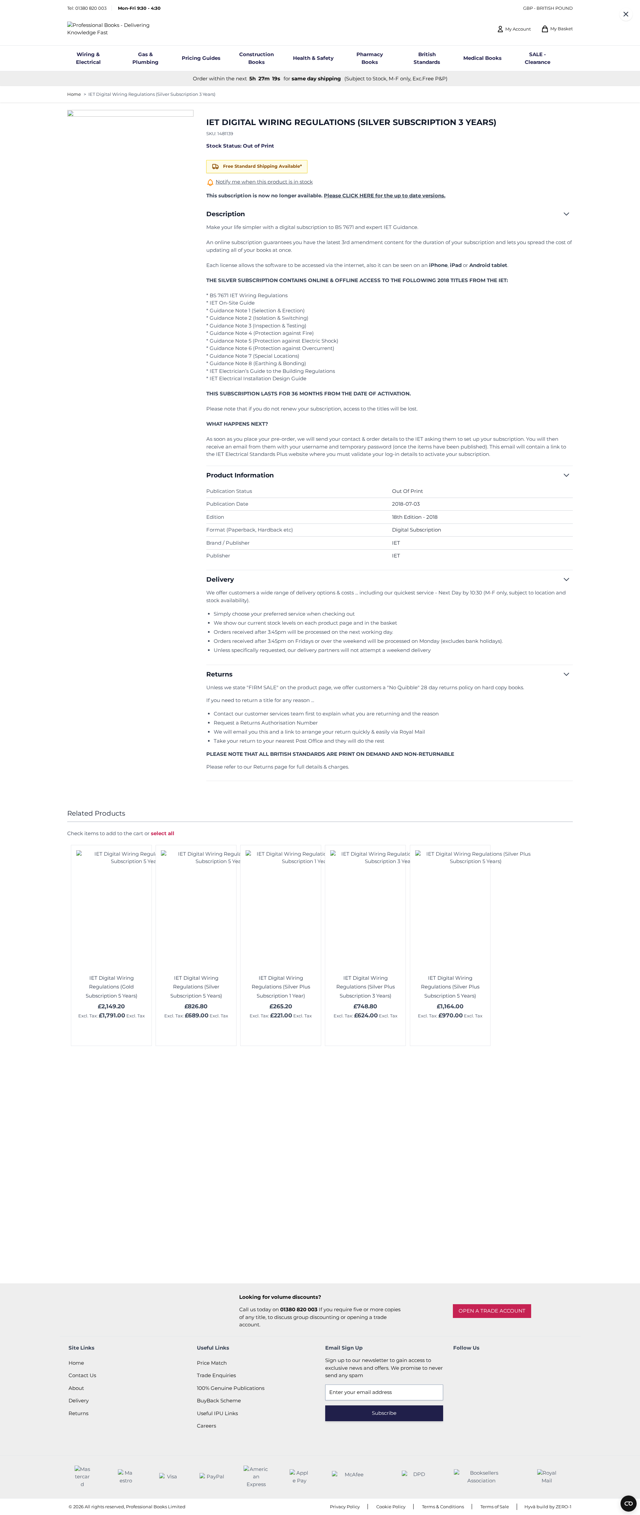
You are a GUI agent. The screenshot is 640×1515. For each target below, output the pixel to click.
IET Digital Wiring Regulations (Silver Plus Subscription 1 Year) (281, 987)
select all (162, 833)
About (76, 1388)
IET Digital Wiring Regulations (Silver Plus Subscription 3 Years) (365, 987)
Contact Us (82, 1375)
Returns (78, 1413)
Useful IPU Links (217, 1413)
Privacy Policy (345, 1506)
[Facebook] (460, 1363)
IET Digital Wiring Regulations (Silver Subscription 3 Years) (151, 94)
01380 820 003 (90, 8)
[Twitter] (478, 1363)
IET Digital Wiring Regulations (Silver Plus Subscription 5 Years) (450, 987)
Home (74, 94)
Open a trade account (492, 1311)
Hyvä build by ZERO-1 (547, 1506)
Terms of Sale (494, 1506)
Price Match (212, 1363)
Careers (206, 1426)
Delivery (79, 1400)
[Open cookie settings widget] (629, 1503)
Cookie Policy (391, 1506)
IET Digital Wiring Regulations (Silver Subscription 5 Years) (196, 987)
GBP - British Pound (548, 8)
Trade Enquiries (216, 1375)
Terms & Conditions (443, 1506)
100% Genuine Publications (230, 1388)
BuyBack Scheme (219, 1400)
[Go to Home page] (120, 29)
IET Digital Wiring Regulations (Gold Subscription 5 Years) (111, 987)
